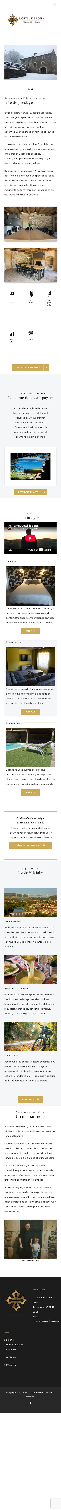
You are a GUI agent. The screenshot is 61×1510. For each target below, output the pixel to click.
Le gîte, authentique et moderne (14, 1345)
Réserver (11, 1365)
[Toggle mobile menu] (55, 4)
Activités (11, 1357)
